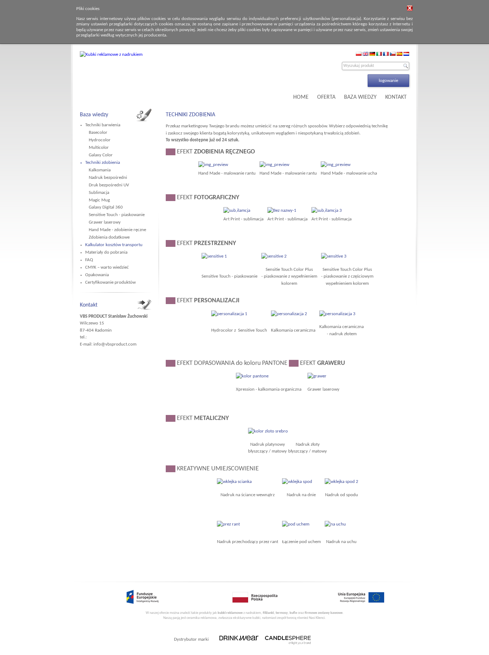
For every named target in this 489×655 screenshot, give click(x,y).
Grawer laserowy (105, 222)
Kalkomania (100, 170)
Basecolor (98, 132)
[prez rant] (228, 524)
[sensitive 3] (334, 256)
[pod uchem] (295, 524)
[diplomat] (213, 164)
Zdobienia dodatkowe (109, 237)
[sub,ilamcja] (236, 210)
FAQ (89, 260)
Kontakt (88, 305)
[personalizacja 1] (229, 314)
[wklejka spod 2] (341, 481)
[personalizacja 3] (337, 314)
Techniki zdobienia (102, 162)
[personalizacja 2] (289, 314)
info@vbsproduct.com (114, 344)
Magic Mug (99, 200)
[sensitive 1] (214, 256)
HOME (301, 97)
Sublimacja (99, 192)
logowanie (388, 80)
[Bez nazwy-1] (281, 210)
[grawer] (317, 376)
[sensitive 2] (274, 256)
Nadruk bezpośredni (108, 177)
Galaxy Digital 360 (106, 207)
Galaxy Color (101, 155)
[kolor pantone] (252, 376)
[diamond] (335, 164)
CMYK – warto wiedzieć (107, 267)
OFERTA (326, 97)
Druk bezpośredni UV (109, 185)
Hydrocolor (100, 140)
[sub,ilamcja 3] (326, 210)
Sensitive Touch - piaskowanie (117, 214)
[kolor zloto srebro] (268, 431)
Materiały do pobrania (106, 252)
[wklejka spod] (297, 481)
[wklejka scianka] (234, 481)
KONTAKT (396, 97)
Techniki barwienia (102, 125)
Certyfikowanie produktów (110, 282)
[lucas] (274, 164)
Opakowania (97, 275)
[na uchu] (335, 524)
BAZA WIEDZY (360, 97)
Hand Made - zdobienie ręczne (117, 230)
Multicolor (99, 147)
